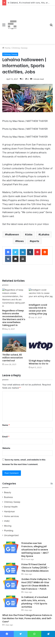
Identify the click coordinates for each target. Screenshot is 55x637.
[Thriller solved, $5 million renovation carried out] (14, 343)
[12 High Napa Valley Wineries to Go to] (41, 346)
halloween (13, 234)
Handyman (9, 511)
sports (35, 241)
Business (8, 497)
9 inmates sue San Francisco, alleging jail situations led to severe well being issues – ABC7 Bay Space (35, 550)
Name (6, 425)
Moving (7, 526)
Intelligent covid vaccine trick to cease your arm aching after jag (38, 309)
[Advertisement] (32, 22)
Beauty (7, 492)
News (20, 241)
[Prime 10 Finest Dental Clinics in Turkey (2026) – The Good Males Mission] (10, 568)
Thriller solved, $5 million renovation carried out (12, 357)
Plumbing (8, 530)
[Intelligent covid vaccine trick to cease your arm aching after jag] (41, 295)
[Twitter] (15, 252)
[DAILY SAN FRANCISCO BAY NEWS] (12, 24)
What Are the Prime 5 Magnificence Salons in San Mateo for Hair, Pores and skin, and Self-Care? (27, 618)
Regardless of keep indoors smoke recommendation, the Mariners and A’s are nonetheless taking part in (13, 318)
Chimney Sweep (20, 48)
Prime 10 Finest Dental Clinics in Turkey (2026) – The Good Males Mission (35, 567)
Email (5, 436)
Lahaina (44, 234)
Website (6, 448)
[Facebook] (8, 252)
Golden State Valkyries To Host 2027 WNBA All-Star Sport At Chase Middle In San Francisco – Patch (36, 584)
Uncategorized (11, 535)
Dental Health (11, 506)
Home (7, 48)
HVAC (7, 521)
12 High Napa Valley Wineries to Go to (39, 362)
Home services (11, 516)
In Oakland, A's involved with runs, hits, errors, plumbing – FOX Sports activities (34, 602)
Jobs (29, 234)
